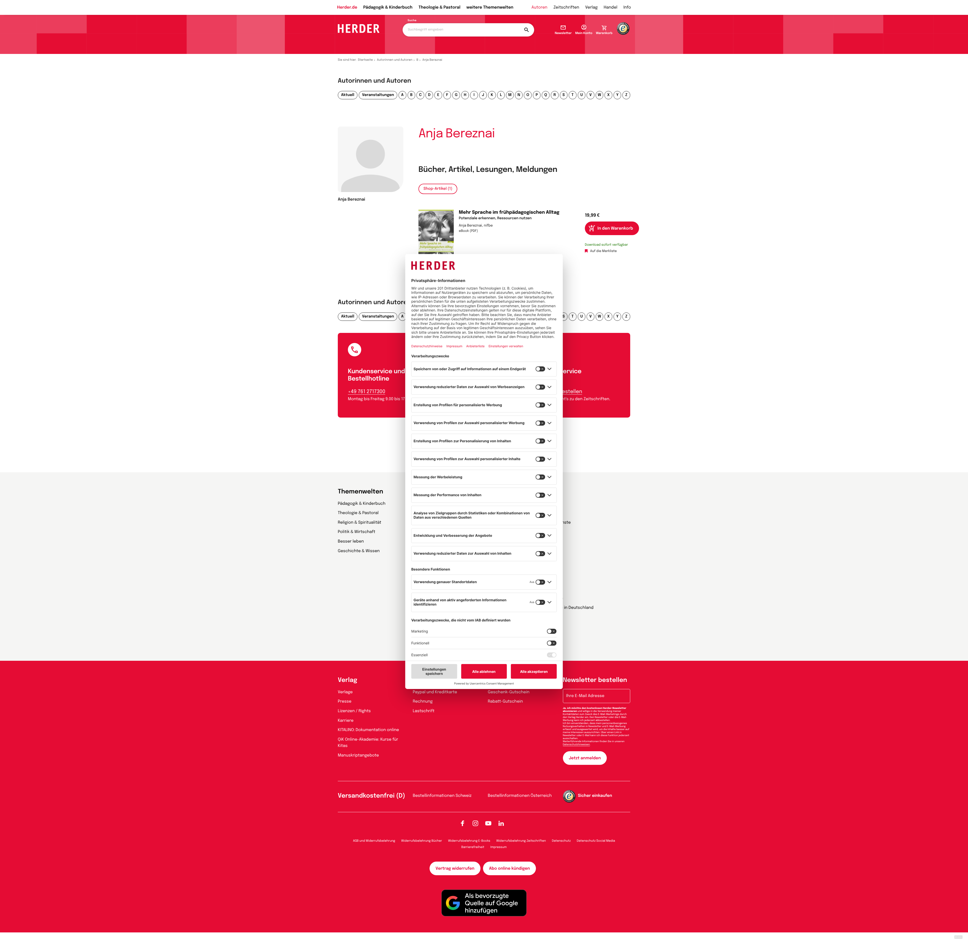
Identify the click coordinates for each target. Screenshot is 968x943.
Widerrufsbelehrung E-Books (469, 840)
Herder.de (347, 7)
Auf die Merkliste (603, 251)
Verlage (345, 692)
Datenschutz (561, 840)
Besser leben (351, 541)
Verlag (591, 7)
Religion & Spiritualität (359, 522)
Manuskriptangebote (358, 755)
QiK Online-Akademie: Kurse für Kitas (368, 742)
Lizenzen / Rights (354, 711)
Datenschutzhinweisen (576, 744)
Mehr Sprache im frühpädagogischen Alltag (509, 212)
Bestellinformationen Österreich (520, 796)
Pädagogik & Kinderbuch (387, 7)
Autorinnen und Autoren (394, 59)
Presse (344, 701)
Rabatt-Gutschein (505, 701)
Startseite (365, 59)
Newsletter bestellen (595, 680)
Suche (412, 20)
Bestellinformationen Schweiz (442, 796)
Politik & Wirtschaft (356, 532)
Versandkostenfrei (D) (371, 796)
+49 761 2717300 (366, 391)
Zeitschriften (566, 7)
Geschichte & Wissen (359, 551)
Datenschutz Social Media (596, 840)
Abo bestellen (565, 391)
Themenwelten (360, 492)
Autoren (539, 7)
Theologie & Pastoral (439, 7)
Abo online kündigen (509, 868)
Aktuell (347, 95)
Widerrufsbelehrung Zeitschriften (521, 840)
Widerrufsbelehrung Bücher (421, 840)
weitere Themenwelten (489, 7)
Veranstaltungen (378, 95)
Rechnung (423, 701)
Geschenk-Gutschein (508, 692)
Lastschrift (424, 711)
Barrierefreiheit (472, 847)
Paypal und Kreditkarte (435, 692)
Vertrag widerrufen (455, 868)
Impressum (498, 847)
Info (627, 7)
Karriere (345, 720)
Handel (610, 7)
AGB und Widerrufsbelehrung (374, 840)
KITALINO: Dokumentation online (368, 730)
